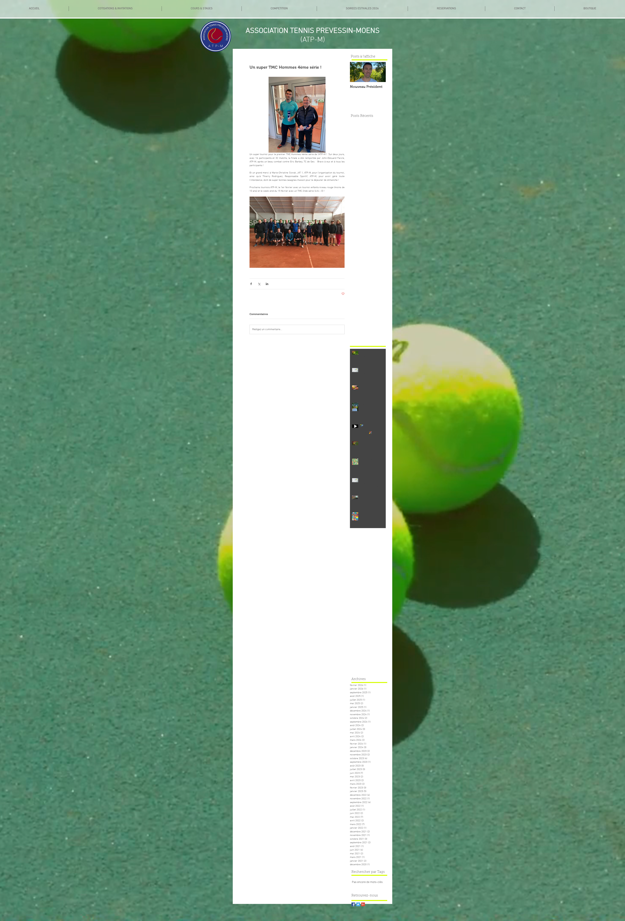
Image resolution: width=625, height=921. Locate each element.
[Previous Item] (355, 72)
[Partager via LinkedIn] (267, 283)
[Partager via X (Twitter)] (259, 283)
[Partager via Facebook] (251, 283)
